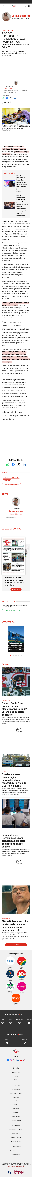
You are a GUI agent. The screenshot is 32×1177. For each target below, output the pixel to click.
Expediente (16, 1112)
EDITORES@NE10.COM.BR (16, 1166)
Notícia (6, 102)
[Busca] (25, 6)
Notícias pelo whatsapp (16, 1129)
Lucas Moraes (9, 89)
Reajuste (7, 481)
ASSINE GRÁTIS (10, 610)
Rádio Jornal (16, 1154)
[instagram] (11, 1060)
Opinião (16, 1080)
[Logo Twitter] (11, 98)
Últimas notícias (16, 1072)
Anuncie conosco (16, 1141)
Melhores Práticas (16, 1101)
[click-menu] (29, 6)
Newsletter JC (16, 1133)
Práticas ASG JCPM (16, 1093)
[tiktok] (24, 1060)
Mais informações (10, 518)
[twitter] (14, 1060)
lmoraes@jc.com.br (16, 514)
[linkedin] (17, 1060)
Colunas (16, 1076)
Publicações (16, 1108)
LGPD (16, 1105)
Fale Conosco (16, 1116)
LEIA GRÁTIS (16, 589)
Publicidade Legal (16, 1137)
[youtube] (20, 1060)
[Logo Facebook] (7, 98)
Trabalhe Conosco (16, 1120)
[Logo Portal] (14, 6)
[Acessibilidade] (4, 6)
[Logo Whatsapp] (3, 98)
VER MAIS (16, 945)
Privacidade (16, 1097)
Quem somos (16, 1089)
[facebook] (8, 1060)
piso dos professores (11, 477)
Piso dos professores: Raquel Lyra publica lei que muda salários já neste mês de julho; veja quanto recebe (22, 183)
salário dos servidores (11, 485)
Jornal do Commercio (16, 1151)
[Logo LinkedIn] (15, 98)
